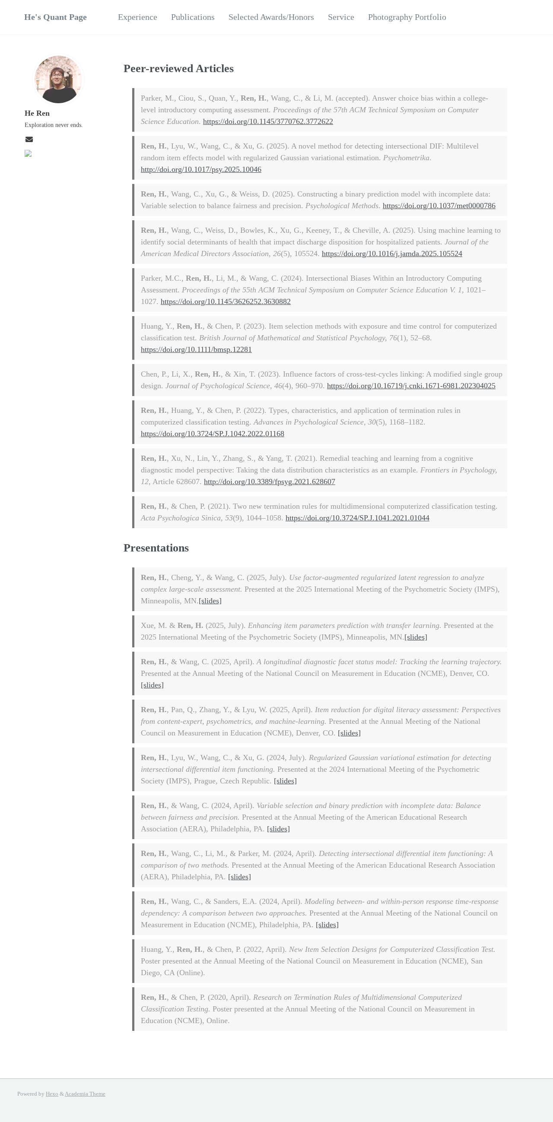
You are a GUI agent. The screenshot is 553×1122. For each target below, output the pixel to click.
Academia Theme (85, 1094)
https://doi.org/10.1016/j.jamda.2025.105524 (392, 253)
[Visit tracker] (28, 154)
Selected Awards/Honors (271, 17)
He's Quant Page (55, 17)
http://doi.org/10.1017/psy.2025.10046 (201, 169)
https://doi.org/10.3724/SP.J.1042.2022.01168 (212, 433)
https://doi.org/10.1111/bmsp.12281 (196, 349)
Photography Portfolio (407, 17)
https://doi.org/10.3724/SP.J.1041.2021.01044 (357, 517)
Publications (193, 17)
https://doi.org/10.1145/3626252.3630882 (226, 301)
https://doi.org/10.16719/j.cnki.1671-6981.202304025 (411, 385)
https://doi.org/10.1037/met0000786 (439, 205)
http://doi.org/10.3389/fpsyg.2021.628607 (269, 481)
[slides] (210, 600)
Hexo (52, 1094)
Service (341, 17)
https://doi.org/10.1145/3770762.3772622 (268, 121)
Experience (137, 17)
